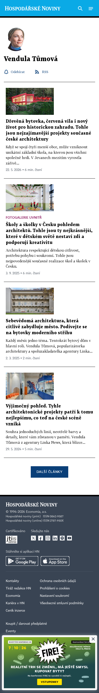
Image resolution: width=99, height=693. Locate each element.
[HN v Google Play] (22, 561)
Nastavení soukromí (54, 596)
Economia (13, 596)
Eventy (11, 631)
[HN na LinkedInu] (55, 538)
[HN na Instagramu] (47, 538)
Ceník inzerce (15, 610)
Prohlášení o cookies (55, 588)
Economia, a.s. (36, 511)
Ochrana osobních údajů (58, 581)
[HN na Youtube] (69, 538)
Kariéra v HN (15, 603)
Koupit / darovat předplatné (26, 623)
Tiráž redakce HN (18, 588)
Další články (49, 472)
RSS (45, 72)
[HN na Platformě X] (33, 538)
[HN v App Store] (55, 561)
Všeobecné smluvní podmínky (62, 603)
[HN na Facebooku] (40, 538)
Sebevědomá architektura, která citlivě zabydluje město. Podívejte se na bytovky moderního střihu (46, 327)
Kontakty (12, 581)
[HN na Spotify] (62, 538)
